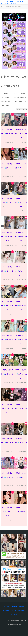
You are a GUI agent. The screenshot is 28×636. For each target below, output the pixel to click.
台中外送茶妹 (6, 610)
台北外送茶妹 (14, 606)
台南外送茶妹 (13, 610)
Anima (13, 630)
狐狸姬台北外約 (5, 606)
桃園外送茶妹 (21, 606)
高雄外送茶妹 (21, 610)
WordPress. (19, 630)
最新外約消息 (14, 614)
